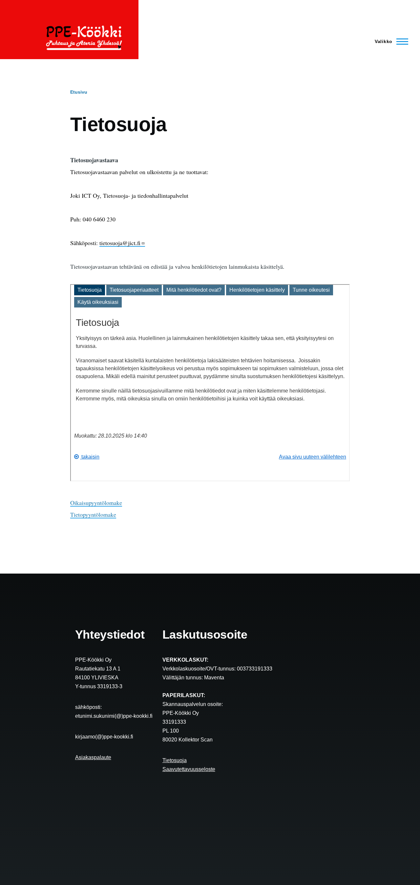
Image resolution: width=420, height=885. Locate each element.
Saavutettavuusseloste (188, 769)
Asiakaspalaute (93, 757)
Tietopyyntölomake (93, 514)
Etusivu (78, 92)
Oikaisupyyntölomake (96, 503)
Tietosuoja (174, 760)
